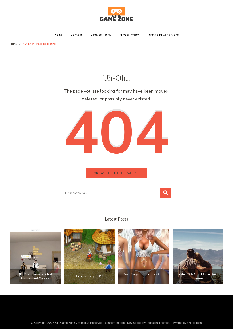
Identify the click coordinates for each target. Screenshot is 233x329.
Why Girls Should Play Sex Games (197, 276)
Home (58, 34)
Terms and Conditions (163, 34)
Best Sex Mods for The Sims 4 (143, 276)
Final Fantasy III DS (89, 276)
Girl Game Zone (65, 323)
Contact (76, 34)
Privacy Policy (129, 34)
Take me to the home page (116, 173)
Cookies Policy (100, 34)
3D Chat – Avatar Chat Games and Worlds (35, 276)
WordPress (194, 323)
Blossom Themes (157, 323)
